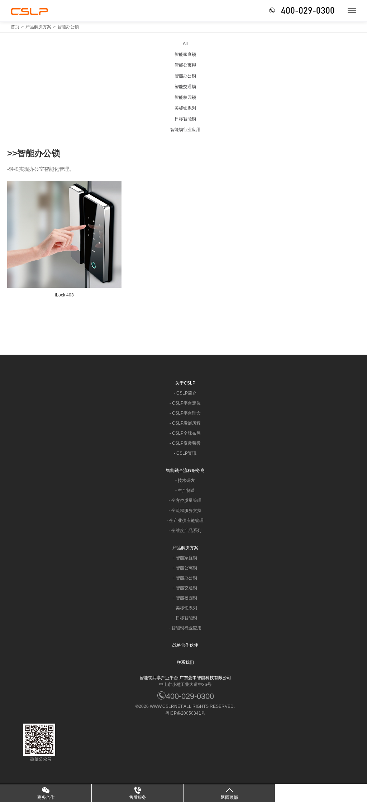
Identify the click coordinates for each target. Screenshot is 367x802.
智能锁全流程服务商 (185, 470)
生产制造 (186, 490)
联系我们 (185, 662)
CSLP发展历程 (186, 423)
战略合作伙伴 (185, 645)
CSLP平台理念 (186, 413)
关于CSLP (185, 383)
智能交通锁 (185, 86)
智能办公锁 (68, 26)
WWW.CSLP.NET (166, 706)
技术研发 (186, 480)
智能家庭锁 (185, 54)
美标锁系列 (185, 108)
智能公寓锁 (185, 65)
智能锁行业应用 (185, 129)
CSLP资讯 (186, 453)
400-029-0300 (190, 696)
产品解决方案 (38, 26)
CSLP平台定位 (186, 403)
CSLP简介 (186, 393)
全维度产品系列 (186, 530)
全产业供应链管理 (186, 520)
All (185, 43)
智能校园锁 (185, 97)
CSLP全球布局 (186, 433)
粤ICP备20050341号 (185, 713)
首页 (15, 26)
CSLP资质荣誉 (186, 443)
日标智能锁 (185, 118)
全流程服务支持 (186, 510)
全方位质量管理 (186, 500)
